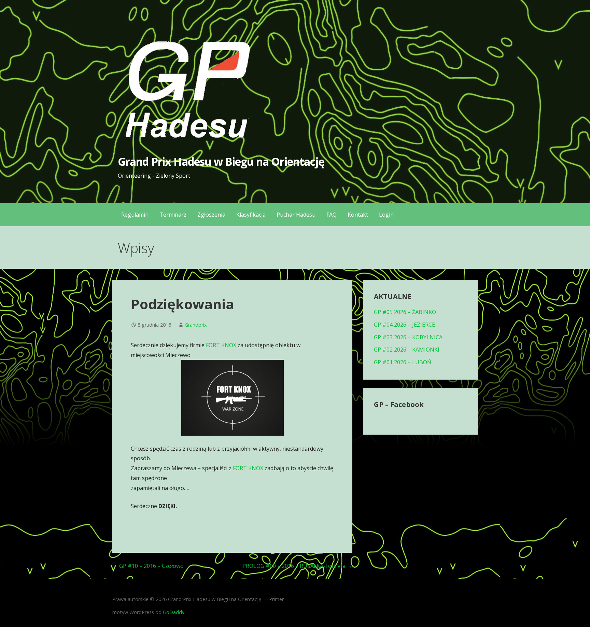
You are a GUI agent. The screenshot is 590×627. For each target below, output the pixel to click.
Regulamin (135, 214)
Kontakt (358, 214)
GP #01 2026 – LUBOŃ (402, 362)
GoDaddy (173, 612)
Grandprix (196, 325)
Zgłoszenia (211, 214)
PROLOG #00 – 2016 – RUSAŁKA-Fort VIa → (297, 566)
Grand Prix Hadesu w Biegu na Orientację (221, 161)
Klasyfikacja (251, 214)
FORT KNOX (221, 345)
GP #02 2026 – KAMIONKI (406, 349)
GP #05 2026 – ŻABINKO (405, 312)
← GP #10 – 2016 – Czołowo (148, 566)
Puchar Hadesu (296, 214)
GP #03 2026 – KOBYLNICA (408, 337)
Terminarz (172, 214)
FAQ (331, 214)
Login (386, 214)
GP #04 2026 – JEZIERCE (404, 324)
